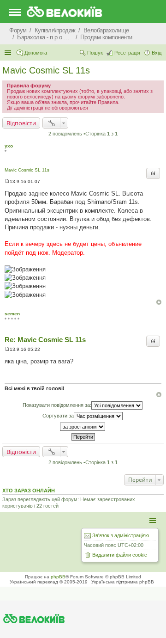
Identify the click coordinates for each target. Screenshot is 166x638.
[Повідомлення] (7, 181)
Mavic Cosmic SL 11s (46, 70)
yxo (9, 145)
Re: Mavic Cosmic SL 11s (45, 340)
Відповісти (21, 123)
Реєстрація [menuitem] (127, 52)
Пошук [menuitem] (95, 52)
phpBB (58, 576)
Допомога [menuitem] (35, 52)
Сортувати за (58, 415)
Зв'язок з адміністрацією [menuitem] (120, 535)
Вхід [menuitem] (156, 52)
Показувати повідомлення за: (57, 405)
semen (12, 313)
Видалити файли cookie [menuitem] (119, 555)
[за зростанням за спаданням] (83, 427)
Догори (158, 302)
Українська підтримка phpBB (122, 581)
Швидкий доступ (9, 52)
